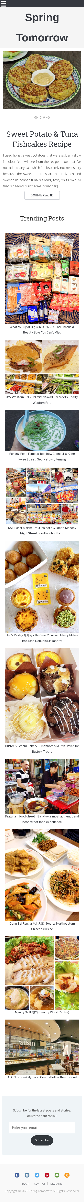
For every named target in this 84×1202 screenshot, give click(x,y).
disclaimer (56, 1183)
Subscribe (42, 1140)
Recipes (42, 117)
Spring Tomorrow (42, 27)
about (25, 1183)
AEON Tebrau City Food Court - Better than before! (42, 1077)
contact (39, 1183)
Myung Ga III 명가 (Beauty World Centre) (42, 1012)
